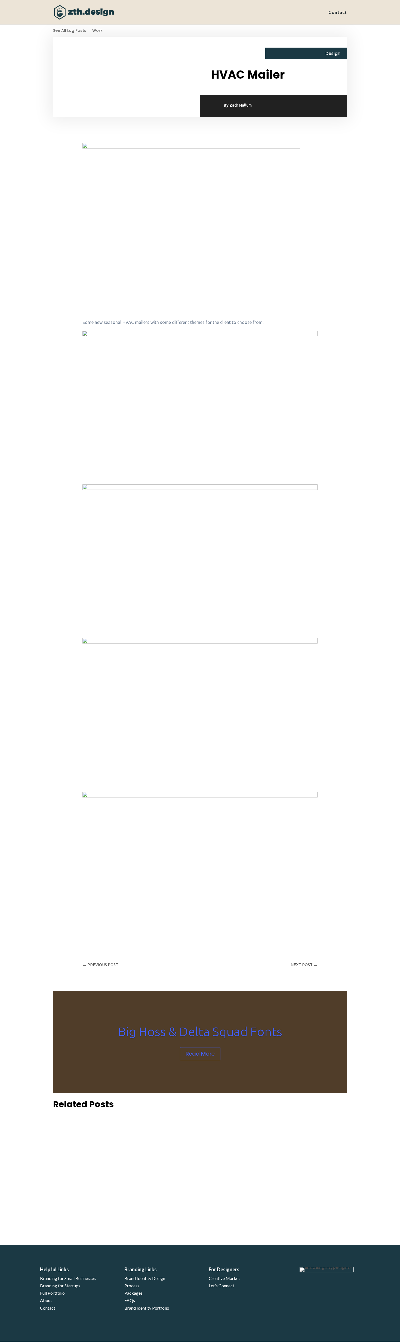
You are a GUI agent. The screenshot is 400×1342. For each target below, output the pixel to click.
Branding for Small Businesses (68, 1278)
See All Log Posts (69, 31)
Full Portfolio (52, 1292)
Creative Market (224, 1278)
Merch (79, 1143)
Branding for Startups (60, 1285)
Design (332, 53)
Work (97, 31)
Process (131, 1285)
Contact (337, 12)
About (46, 1300)
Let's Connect (221, 1285)
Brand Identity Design (144, 1278)
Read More (200, 1053)
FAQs (129, 1300)
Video (79, 1182)
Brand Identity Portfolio (146, 1307)
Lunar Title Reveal (79, 1173)
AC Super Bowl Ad (78, 1212)
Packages (133, 1292)
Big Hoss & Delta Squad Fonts (200, 1031)
